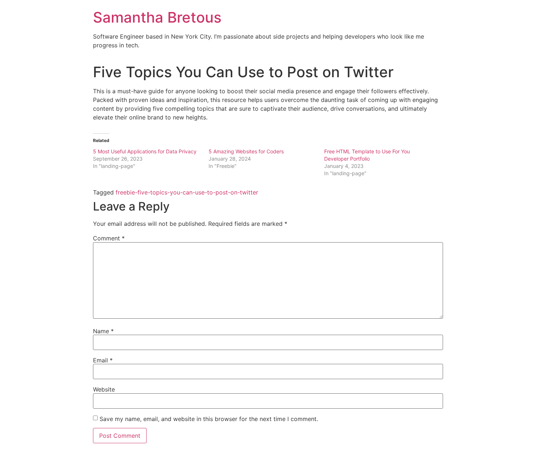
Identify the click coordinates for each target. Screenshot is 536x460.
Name (103, 331)
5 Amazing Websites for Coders (246, 151)
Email (103, 360)
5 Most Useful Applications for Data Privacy (145, 151)
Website (104, 389)
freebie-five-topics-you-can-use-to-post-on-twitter (187, 192)
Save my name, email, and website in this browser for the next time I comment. (209, 419)
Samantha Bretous (157, 17)
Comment (109, 238)
